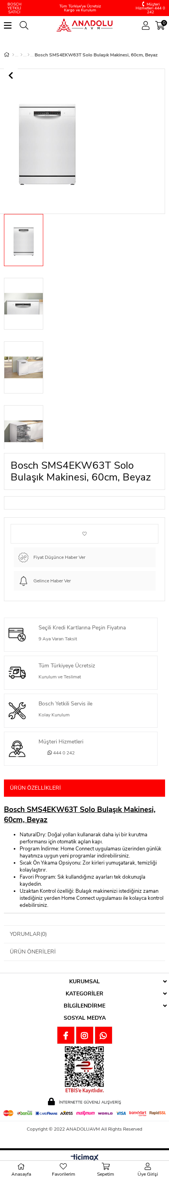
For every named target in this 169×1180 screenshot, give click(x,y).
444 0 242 (63, 753)
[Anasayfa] (13, 55)
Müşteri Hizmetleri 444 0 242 (150, 8)
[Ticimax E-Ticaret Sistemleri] (85, 1158)
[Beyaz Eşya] (21, 55)
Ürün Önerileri (33, 951)
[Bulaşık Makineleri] (28, 55)
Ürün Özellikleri (35, 788)
